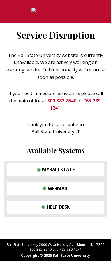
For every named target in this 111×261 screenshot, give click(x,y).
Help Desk (58, 207)
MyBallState (58, 170)
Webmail (58, 188)
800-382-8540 (61, 101)
